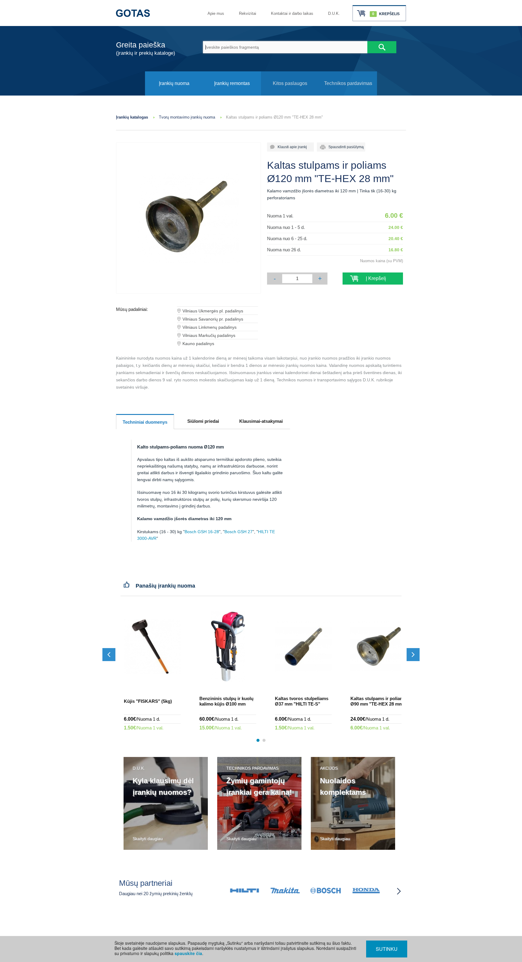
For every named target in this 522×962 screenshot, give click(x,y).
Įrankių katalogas (132, 117)
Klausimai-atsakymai (261, 421)
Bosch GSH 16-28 (202, 531)
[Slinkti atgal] (108, 654)
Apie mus (216, 13)
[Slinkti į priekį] (413, 654)
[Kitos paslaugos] (290, 93)
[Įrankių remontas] (232, 93)
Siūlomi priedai (203, 421)
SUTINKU (387, 948)
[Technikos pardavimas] (348, 93)
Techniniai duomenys (145, 422)
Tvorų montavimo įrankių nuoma (187, 117)
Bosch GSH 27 (238, 531)
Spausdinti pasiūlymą (344, 147)
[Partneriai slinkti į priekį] (399, 891)
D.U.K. (334, 13)
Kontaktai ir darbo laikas (292, 13)
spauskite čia (188, 953)
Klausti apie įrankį (290, 147)
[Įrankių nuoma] (174, 93)
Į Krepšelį (373, 278)
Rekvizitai (247, 13)
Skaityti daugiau (148, 838)
